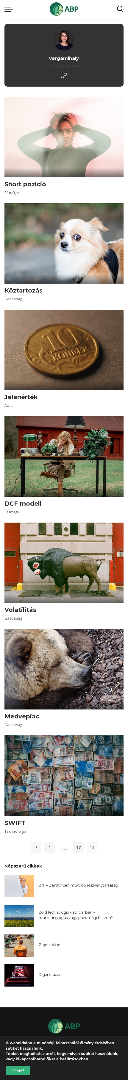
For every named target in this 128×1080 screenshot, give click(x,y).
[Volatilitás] (64, 563)
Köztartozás (23, 290)
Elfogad (18, 1070)
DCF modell (23, 503)
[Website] (64, 75)
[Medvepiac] (64, 669)
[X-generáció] (19, 975)
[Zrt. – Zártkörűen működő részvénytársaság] (19, 886)
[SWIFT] (64, 775)
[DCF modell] (64, 456)
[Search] (120, 9)
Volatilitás (20, 609)
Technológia (15, 831)
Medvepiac (21, 716)
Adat (8, 405)
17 (78, 847)
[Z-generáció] (19, 945)
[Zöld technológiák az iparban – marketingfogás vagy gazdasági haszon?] (19, 916)
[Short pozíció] (64, 137)
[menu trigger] (10, 9)
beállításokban (74, 1059)
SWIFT (14, 822)
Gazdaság (13, 298)
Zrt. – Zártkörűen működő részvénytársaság (78, 885)
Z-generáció (49, 945)
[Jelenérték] (64, 350)
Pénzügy (11, 192)
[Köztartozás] (64, 243)
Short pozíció (25, 184)
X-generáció (49, 974)
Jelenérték (21, 397)
